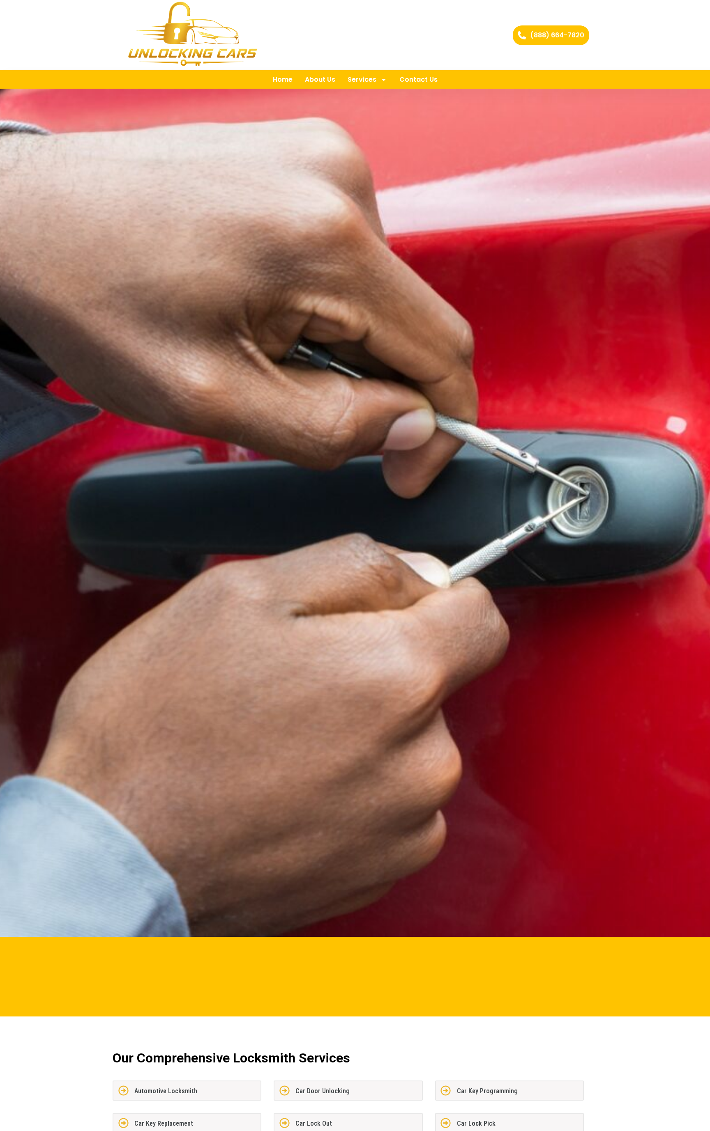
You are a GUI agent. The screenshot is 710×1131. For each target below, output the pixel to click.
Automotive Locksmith (165, 1091)
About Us (320, 79)
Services (362, 79)
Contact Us (418, 79)
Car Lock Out (313, 1123)
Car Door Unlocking (322, 1091)
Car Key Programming (487, 1091)
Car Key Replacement (163, 1123)
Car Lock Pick (476, 1123)
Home (283, 79)
